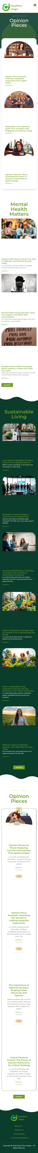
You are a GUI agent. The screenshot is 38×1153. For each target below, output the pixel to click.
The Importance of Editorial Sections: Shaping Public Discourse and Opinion (19, 990)
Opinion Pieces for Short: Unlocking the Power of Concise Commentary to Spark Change (16, 177)
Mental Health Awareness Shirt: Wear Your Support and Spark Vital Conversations (18, 315)
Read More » (8, 85)
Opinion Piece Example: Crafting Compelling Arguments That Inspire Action (16, 79)
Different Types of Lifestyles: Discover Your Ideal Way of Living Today (17, 747)
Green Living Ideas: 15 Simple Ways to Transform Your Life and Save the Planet (18, 632)
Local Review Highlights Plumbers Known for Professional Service (17, 461)
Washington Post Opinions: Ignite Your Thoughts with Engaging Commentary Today (18, 129)
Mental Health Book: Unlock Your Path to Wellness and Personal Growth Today (18, 261)
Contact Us (19, 1130)
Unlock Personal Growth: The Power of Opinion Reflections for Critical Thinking (19, 1061)
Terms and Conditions (20, 1138)
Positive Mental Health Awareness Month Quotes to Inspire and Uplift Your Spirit (17, 368)
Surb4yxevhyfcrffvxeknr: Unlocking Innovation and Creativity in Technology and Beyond (18, 573)
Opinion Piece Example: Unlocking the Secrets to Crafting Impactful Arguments (19, 917)
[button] (35, 5)
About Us (18, 1126)
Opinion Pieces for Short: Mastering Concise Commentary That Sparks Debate (19, 849)
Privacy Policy (19, 1134)
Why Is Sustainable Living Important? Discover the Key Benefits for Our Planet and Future (18, 689)
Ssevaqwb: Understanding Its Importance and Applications (15, 515)
